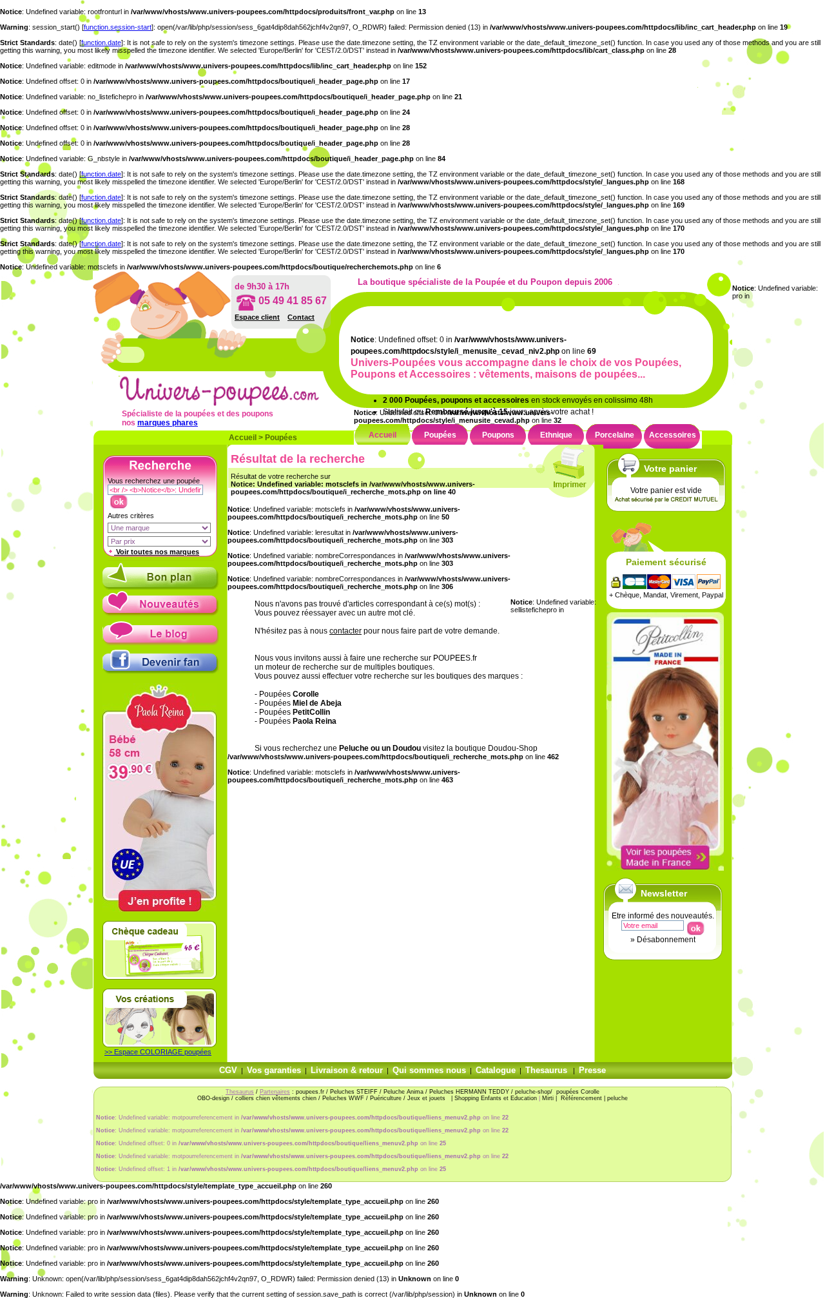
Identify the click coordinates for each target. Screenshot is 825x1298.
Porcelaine (614, 435)
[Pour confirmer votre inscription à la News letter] (695, 925)
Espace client (257, 317)
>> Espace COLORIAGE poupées (157, 1052)
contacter (345, 630)
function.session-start (117, 27)
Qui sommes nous (429, 1070)
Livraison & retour (347, 1070)
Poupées (281, 437)
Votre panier (670, 468)
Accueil (243, 437)
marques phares (167, 422)
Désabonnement (666, 939)
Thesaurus (546, 1070)
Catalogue (496, 1070)
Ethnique (556, 435)
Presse (592, 1070)
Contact (301, 317)
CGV (228, 1070)
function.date (101, 42)
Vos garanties (274, 1070)
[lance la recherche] (118, 499)
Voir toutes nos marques (156, 552)
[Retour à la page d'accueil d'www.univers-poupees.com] (233, 403)
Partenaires (275, 1092)
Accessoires (672, 435)
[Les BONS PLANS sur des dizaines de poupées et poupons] (160, 587)
